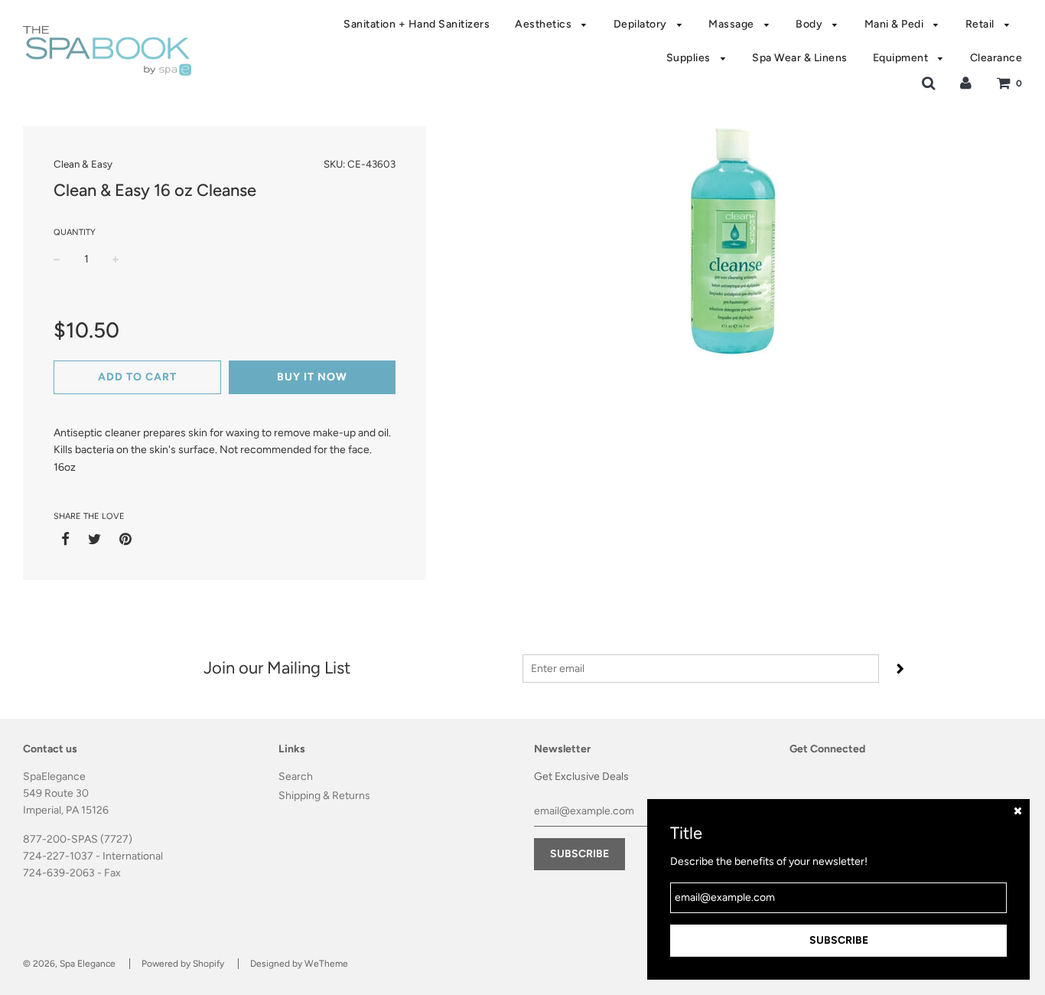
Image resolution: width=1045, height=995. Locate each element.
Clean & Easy (83, 164)
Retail (981, 24)
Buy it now (312, 376)
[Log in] (966, 83)
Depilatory (642, 24)
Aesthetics (545, 24)
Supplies (690, 57)
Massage (732, 24)
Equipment (902, 57)
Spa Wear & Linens (800, 57)
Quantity (75, 232)
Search (295, 776)
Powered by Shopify (183, 963)
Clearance (996, 57)
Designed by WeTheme (299, 963)
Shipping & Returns (324, 795)
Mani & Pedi (895, 24)
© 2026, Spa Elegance (69, 963)
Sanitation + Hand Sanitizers (416, 24)
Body (810, 24)
